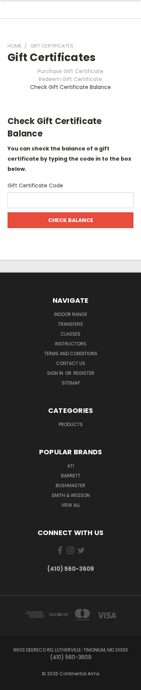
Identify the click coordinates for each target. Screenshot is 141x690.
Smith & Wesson (71, 495)
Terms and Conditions (70, 353)
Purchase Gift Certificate (70, 71)
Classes (70, 334)
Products (71, 424)
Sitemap (71, 383)
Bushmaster (70, 485)
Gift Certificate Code (35, 185)
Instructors (70, 343)
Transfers (70, 324)
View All (70, 505)
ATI (70, 466)
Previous (12, 682)
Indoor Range (70, 314)
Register (83, 373)
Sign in (55, 373)
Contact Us (70, 363)
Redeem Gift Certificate (70, 79)
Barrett (70, 475)
